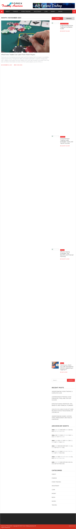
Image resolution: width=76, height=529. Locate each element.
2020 (53, 456)
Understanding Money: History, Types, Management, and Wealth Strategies (62, 418)
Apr (64, 429)
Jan (56, 435)
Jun (69, 429)
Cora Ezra (19, 65)
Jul (72, 429)
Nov (60, 442)
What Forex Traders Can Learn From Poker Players (18, 54)
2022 (53, 446)
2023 (53, 440)
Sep (55, 442)
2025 (53, 429)
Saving (60, 11)
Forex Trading (26, 11)
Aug (53, 431)
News (62, 363)
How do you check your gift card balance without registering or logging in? (66, 367)
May (67, 446)
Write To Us (72, 525)
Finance (15, 11)
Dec (63, 447)
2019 (53, 462)
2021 (53, 451)
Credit (8, 11)
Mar (61, 429)
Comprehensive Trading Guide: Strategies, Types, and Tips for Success (66, 141)
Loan (46, 11)
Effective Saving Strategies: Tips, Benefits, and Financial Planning (66, 254)
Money (53, 11)
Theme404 (9, 526)
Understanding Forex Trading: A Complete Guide (66, 27)
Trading (63, 136)
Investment (37, 11)
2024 (53, 435)
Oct (58, 436)
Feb (59, 440)
